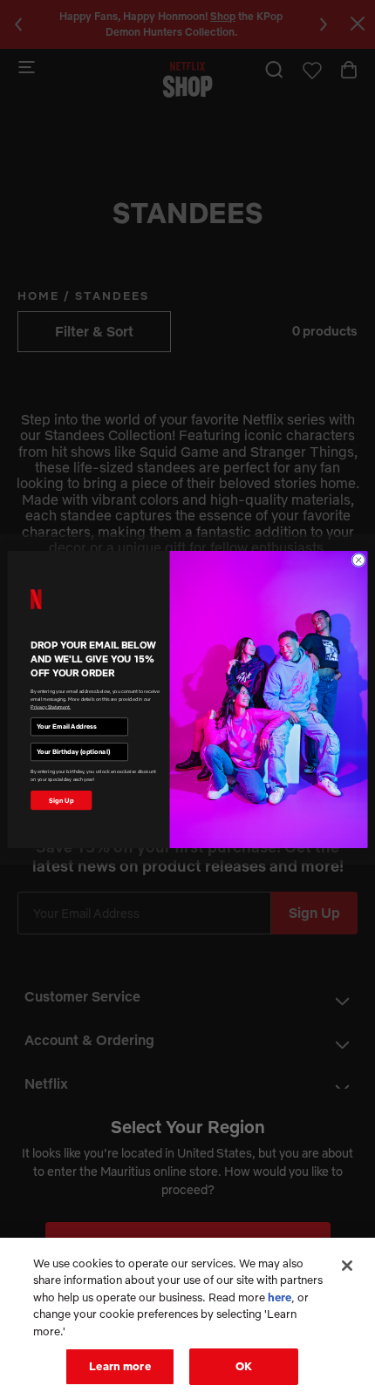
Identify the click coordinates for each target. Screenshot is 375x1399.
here (279, 1297)
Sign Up (61, 800)
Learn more (119, 1366)
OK (243, 1366)
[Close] (347, 1265)
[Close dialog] (358, 559)
